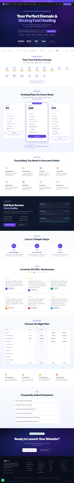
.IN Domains (40, 468)
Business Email (29, 470)
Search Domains (41, 462)
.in (27, 34)
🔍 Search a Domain (29, 450)
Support (34, 4)
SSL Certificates (29, 468)
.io (33, 34)
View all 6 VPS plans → (54, 224)
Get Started (14, 132)
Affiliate (50, 470)
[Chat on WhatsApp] (2, 480)
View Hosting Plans (44, 450)
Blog (50, 464)
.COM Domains (41, 466)
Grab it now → (49, 1)
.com (21, 34)
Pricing (25, 4)
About (30, 4)
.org (46, 34)
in (12, 472)
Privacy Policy (63, 468)
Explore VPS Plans (10, 224)
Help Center (63, 462)
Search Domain (51, 31)
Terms (65, 481)
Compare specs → (22, 224)
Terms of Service (64, 470)
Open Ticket (63, 466)
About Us (51, 462)
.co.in (52, 34)
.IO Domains (40, 470)
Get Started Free (67, 4)
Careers (50, 466)
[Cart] (57, 4)
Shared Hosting (29, 462)
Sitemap (69, 481)
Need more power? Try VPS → (43, 146)
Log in (60, 4)
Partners (51, 468)
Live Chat (63, 464)
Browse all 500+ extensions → (37, 81)
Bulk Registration (41, 472)
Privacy (61, 481)
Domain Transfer (41, 464)
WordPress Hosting (30, 464)
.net (40, 34)
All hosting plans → (30, 146)
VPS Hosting (28, 466)
